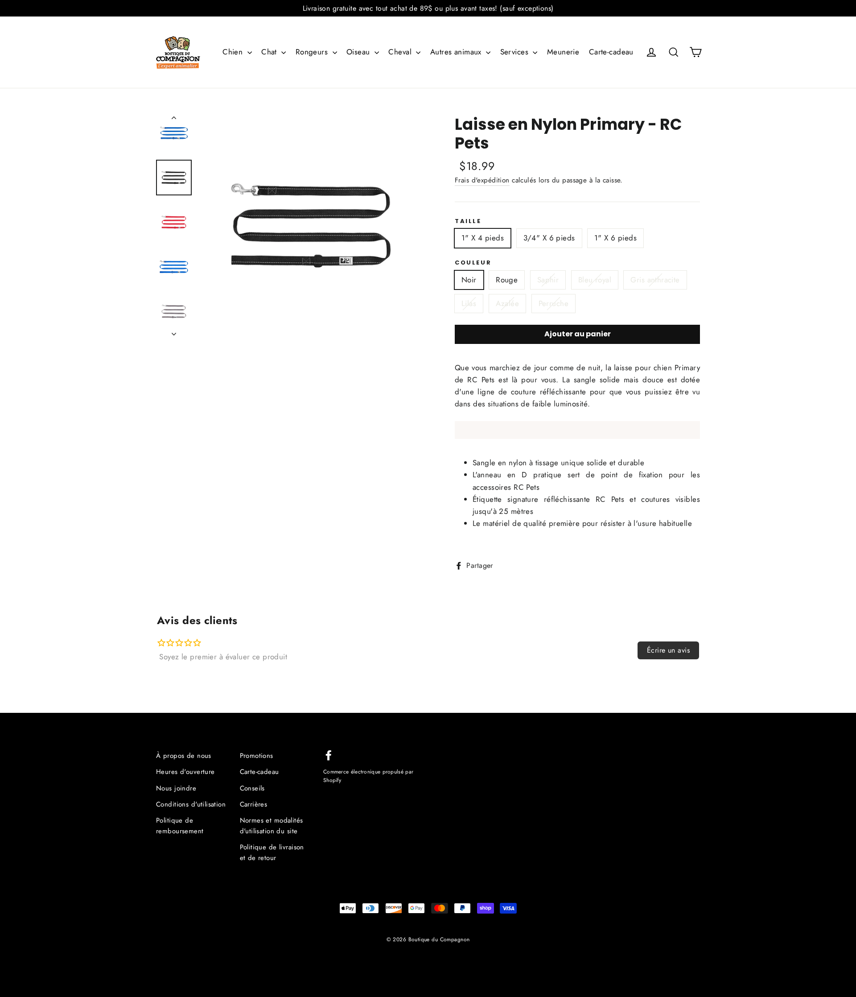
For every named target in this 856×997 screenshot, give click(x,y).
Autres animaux (457, 51)
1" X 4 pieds (482, 237)
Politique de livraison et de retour (272, 852)
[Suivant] (174, 331)
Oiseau (359, 51)
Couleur (473, 262)
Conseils (252, 788)
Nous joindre (176, 788)
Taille (468, 221)
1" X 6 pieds (615, 237)
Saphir (548, 279)
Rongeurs (313, 51)
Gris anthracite (654, 279)
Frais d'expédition (482, 180)
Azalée (507, 303)
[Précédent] (174, 119)
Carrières (254, 804)
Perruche (553, 303)
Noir (469, 279)
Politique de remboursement (180, 825)
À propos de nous (183, 756)
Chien (233, 51)
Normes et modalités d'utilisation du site (271, 825)
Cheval (401, 51)
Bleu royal (594, 279)
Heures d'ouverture (185, 772)
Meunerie (563, 51)
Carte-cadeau (611, 51)
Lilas (468, 303)
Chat (270, 51)
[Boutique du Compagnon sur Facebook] (328, 755)
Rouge (507, 279)
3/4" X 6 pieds (549, 237)
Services (515, 51)
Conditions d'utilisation (191, 804)
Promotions (256, 756)
